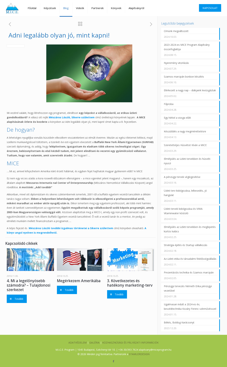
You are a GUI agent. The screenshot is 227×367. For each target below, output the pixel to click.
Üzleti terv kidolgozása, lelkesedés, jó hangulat (185, 193)
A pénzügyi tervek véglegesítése (182, 177)
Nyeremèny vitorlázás (176, 63)
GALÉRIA (94, 342)
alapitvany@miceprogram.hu (155, 349)
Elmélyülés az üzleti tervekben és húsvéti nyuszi (187, 161)
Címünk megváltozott (176, 31)
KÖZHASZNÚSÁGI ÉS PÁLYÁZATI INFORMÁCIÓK (130, 342)
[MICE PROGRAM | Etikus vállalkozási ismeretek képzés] (12, 8)
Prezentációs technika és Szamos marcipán (189, 272)
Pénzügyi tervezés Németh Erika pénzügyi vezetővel (188, 288)
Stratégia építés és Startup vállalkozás (185, 245)
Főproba (168, 104)
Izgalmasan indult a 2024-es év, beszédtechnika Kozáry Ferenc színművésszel (190, 306)
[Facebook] (113, 361)
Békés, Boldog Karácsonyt (179, 322)
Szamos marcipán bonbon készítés (184, 76)
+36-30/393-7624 (128, 349)
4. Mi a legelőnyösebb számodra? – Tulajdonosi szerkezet (28, 285)
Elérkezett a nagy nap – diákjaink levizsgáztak (190, 90)
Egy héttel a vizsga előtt (177, 117)
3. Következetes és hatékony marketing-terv (130, 283)
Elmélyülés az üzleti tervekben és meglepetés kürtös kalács (190, 229)
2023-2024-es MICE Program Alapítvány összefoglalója (187, 47)
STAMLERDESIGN (139, 354)
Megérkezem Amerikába (79, 280)
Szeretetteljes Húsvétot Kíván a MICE (185, 145)
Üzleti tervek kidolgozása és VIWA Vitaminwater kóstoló (183, 211)
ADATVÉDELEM (77, 342)
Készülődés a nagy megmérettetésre (185, 131)
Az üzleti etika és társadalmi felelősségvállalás (190, 258)
